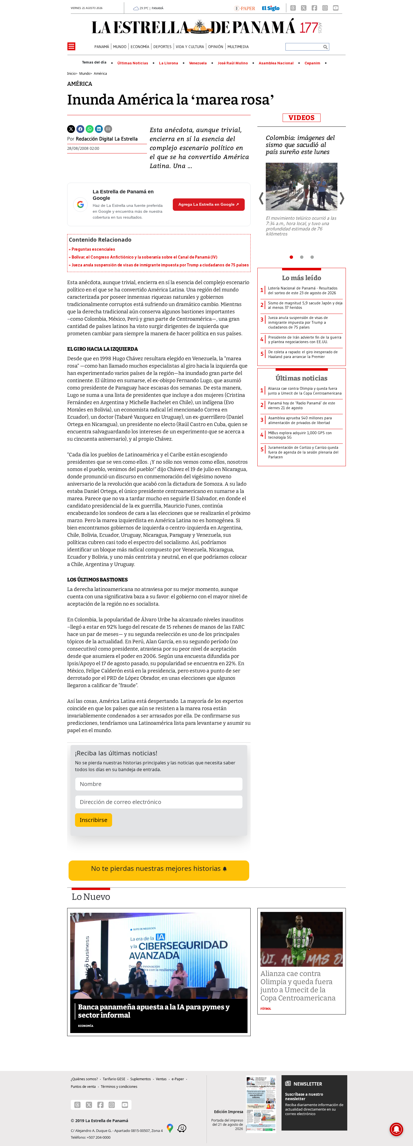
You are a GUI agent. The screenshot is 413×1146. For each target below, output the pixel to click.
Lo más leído (301, 278)
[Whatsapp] (90, 128)
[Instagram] (325, 7)
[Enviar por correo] (108, 128)
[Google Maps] (169, 1127)
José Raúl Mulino (233, 63)
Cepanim (312, 63)
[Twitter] (71, 128)
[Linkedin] (99, 128)
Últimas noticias (302, 378)
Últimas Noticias (132, 63)
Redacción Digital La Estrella (107, 139)
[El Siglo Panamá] (271, 8)
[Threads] (293, 7)
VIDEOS (302, 118)
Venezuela (198, 63)
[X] (303, 7)
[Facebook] (314, 7)
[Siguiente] (342, 198)
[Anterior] (262, 198)
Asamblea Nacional (276, 63)
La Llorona (168, 63)
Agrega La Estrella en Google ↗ (208, 204)
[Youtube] (335, 7)
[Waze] (181, 1127)
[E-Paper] (244, 8)
